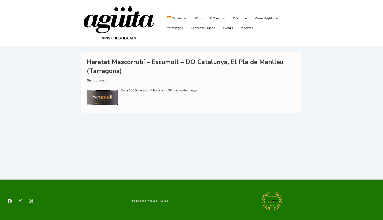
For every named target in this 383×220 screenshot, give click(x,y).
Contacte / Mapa (203, 28)
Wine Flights (264, 18)
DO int (238, 18)
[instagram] (31, 201)
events (228, 28)
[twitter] (20, 201)
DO (195, 18)
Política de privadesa (144, 201)
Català (164, 201)
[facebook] (10, 201)
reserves (247, 28)
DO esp (215, 18)
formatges (175, 28)
